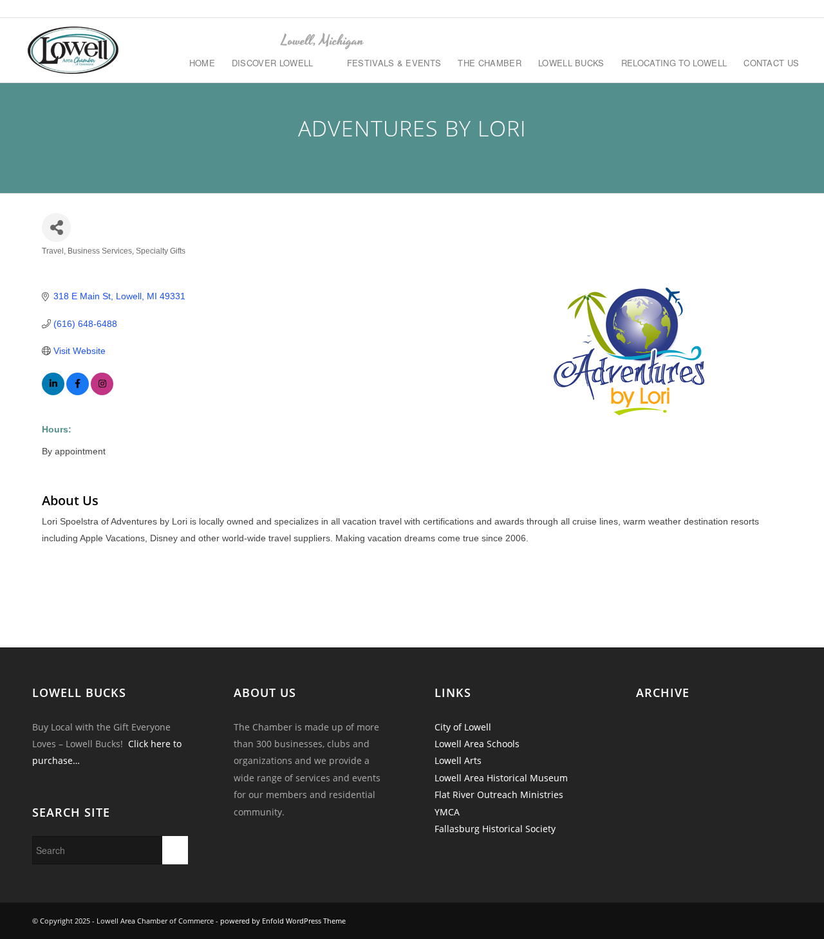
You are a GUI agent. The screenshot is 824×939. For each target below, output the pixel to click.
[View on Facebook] (77, 392)
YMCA (447, 812)
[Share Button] (56, 227)
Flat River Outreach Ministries (499, 794)
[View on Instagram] (102, 392)
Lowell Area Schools (477, 744)
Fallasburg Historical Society (495, 829)
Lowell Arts (458, 760)
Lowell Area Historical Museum (501, 778)
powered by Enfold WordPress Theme (283, 920)
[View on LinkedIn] (53, 392)
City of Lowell (463, 727)
